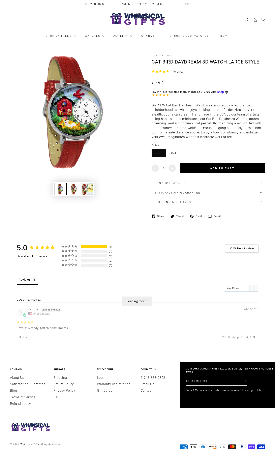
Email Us (147, 384)
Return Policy (64, 384)
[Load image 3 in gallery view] (87, 189)
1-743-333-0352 (153, 378)
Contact (147, 390)
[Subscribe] (245, 381)
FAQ (57, 397)
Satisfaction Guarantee (27, 384)
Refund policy (20, 404)
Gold (174, 153)
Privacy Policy (64, 390)
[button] (246, 19)
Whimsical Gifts (162, 55)
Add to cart (222, 168)
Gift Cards (104, 390)
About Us (17, 378)
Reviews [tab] (24, 279)
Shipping (60, 378)
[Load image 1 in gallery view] (61, 189)
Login (101, 378)
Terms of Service (22, 397)
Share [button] (26, 337)
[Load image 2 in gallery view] (74, 189)
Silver (159, 153)
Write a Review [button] (243, 248)
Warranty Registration (113, 384)
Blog (13, 390)
